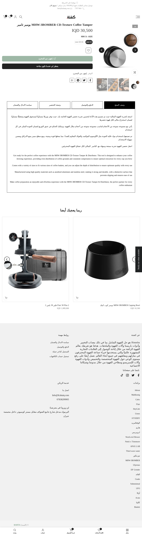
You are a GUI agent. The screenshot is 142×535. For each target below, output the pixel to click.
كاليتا (138, 503)
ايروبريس (136, 432)
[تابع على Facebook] (138, 375)
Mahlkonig (135, 395)
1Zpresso (136, 465)
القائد (138, 474)
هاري (138, 428)
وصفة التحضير (55, 105)
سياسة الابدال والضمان (22, 105)
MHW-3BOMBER (132, 460)
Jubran (137, 390)
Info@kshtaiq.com (63, 8)
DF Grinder (135, 470)
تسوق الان (53, 6)
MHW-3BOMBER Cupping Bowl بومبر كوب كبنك (120, 305)
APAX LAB (135, 446)
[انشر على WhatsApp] (72, 80)
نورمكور (136, 456)
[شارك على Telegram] (78, 80)
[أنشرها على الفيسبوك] (90, 80)
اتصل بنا (65, 390)
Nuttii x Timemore (132, 442)
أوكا (138, 493)
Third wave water (133, 451)
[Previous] (135, 50)
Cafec (137, 400)
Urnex (137, 414)
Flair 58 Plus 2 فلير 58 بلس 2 (57, 305)
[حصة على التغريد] (84, 80)
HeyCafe (136, 409)
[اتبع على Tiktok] (122, 375)
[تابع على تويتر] (133, 375)
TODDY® (136, 418)
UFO (138, 488)
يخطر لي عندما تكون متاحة (47, 66)
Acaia (137, 498)
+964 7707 (78, 8)
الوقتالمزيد (135, 423)
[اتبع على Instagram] (127, 375)
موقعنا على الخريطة (69, 3)
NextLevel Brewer (132, 437)
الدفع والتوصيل (87, 105)
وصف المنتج (120, 105)
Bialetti (137, 507)
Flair (138, 404)
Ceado (137, 479)
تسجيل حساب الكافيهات (59, 356)
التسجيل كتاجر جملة (61, 352)
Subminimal (135, 484)
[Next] (101, 50)
